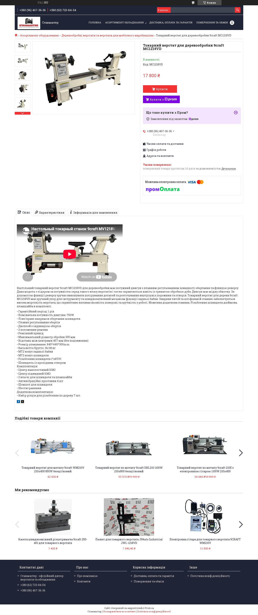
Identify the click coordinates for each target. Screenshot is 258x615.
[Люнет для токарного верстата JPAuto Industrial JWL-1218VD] (129, 517)
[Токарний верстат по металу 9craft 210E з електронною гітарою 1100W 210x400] (205, 445)
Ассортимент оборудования (39, 35)
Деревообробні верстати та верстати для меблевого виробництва (107, 35)
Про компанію (87, 576)
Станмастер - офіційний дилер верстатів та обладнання (41, 577)
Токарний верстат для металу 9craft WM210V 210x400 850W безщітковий (53, 469)
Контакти (83, 581)
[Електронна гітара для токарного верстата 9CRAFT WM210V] (205, 517)
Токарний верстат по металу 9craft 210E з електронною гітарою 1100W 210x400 (205, 469)
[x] (22, 402)
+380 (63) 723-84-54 (33, 585)
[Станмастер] (29, 22)
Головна (95, 22)
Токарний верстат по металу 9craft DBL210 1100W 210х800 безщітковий (129, 469)
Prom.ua (149, 608)
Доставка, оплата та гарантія (170, 22)
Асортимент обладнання (124, 22)
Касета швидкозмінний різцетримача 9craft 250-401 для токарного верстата (52, 541)
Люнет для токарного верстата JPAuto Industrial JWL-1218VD (129, 541)
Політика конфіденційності (210, 576)
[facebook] (18, 402)
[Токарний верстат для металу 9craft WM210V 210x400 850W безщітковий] (53, 445)
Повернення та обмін (212, 22)
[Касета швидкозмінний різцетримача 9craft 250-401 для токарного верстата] (53, 517)
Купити (162, 89)
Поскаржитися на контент (119, 611)
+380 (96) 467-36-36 (32, 590)
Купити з (157, 99)
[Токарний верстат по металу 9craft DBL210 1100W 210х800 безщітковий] (129, 445)
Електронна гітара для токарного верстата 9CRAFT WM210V (205, 541)
